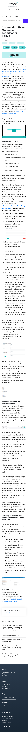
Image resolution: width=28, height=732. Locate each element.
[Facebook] (9, 726)
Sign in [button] (10, 10)
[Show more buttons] (24, 137)
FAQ (17, 16)
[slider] (13, 137)
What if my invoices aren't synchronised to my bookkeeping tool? (11, 647)
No (10, 613)
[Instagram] (3, 726)
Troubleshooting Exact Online (10, 635)
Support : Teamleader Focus (8, 16)
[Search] (25, 21)
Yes (7, 613)
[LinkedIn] (6, 726)
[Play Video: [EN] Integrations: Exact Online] (14, 130)
